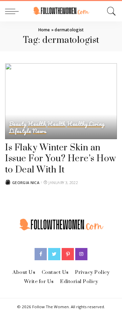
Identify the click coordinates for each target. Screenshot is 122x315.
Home (44, 30)
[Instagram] (81, 254)
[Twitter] (54, 254)
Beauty (17, 124)
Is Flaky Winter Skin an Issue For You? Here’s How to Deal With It (60, 159)
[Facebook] (41, 254)
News (39, 131)
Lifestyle (20, 131)
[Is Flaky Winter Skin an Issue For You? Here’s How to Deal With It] (61, 101)
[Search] (110, 11)
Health (37, 124)
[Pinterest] (68, 254)
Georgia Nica (25, 182)
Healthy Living (86, 124)
